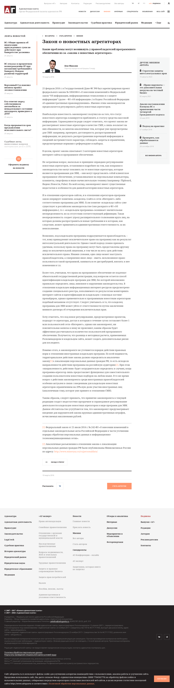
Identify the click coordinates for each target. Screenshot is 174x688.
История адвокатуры (15, 551)
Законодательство (78, 22)
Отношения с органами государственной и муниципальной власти (51, 535)
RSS (144, 3)
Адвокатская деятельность (34, 22)
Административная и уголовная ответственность (52, 595)
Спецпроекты (132, 11)
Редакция (87, 3)
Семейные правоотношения (53, 527)
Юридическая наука (14, 563)
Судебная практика (101, 22)
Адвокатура (10, 22)
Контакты (75, 3)
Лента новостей (14, 36)
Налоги (42, 583)
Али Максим (71, 65)
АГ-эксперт (78, 561)
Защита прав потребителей (52, 577)
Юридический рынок (126, 22)
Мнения (107, 11)
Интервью (118, 11)
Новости (82, 11)
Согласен (162, 679)
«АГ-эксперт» (45, 516)
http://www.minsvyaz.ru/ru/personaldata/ (76, 451)
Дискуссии (95, 11)
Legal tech (9, 539)
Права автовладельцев (50, 521)
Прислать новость (82, 527)
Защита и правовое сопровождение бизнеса (51, 569)
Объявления (147, 11)
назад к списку (57, 462)
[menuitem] (10, 22)
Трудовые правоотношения (52, 563)
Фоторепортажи (115, 542)
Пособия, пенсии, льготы (51, 589)
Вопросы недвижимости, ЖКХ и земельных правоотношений (51, 554)
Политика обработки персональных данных (23, 652)
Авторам (63, 3)
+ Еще (158, 22)
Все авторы (119, 3)
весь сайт (161, 11)
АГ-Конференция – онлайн (86, 555)
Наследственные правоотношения (47, 545)
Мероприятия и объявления (115, 534)
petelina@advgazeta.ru (59, 621)
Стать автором (65, 36)
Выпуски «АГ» (50, 3)
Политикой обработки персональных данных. (72, 683)
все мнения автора (153, 155)
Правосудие (58, 22)
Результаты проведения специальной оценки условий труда (30, 654)
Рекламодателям (103, 3)
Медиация (146, 22)
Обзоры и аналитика (117, 516)
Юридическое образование (18, 569)
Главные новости (81, 521)
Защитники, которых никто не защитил (87, 568)
